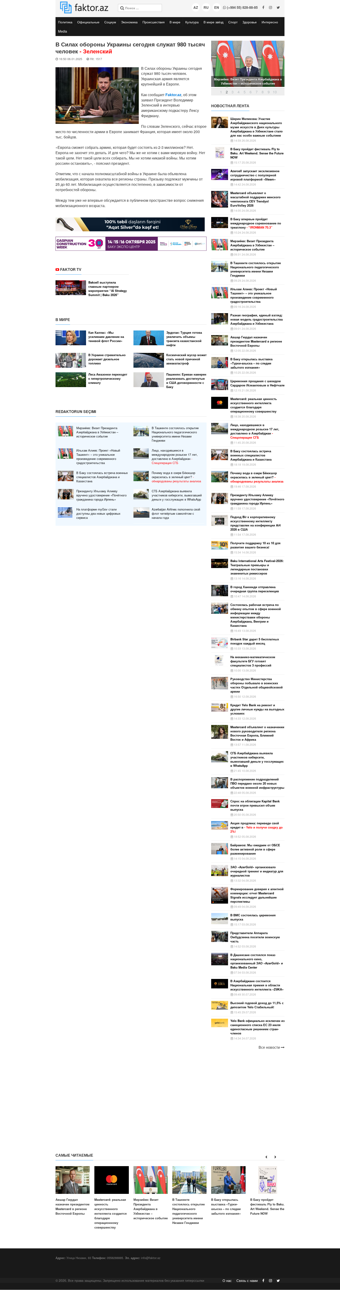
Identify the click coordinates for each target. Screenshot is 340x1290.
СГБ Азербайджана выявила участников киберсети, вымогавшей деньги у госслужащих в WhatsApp (177, 495)
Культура (192, 22)
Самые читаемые (74, 1155)
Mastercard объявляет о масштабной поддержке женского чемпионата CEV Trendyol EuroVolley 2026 (255, 199)
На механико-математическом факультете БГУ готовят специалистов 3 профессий (252, 661)
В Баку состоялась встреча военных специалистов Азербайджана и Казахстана (102, 477)
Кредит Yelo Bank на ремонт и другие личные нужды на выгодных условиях (257, 709)
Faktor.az (173, 94)
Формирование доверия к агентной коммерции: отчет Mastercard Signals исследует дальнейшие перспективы (257, 895)
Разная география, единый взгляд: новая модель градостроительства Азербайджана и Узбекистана (256, 319)
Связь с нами (247, 1280)
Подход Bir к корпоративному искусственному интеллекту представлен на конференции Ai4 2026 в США (255, 523)
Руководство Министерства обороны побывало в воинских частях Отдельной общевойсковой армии (256, 685)
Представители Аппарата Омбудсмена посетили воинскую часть (255, 937)
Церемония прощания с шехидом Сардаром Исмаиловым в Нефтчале (257, 383)
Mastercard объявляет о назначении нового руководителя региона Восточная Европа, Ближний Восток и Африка (257, 733)
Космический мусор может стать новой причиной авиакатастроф (186, 359)
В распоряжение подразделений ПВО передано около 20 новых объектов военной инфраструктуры (257, 783)
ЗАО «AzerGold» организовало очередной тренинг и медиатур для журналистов (256, 871)
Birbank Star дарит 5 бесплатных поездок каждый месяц (254, 641)
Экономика (129, 22)
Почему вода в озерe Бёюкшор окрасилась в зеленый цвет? (176, 477)
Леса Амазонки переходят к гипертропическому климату (107, 378)
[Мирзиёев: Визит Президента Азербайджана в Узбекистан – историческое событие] (150, 1193)
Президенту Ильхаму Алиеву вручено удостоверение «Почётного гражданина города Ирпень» (101, 495)
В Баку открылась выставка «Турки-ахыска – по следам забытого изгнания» (251, 363)
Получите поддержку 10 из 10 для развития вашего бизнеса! (255, 545)
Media (62, 31)
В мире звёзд (213, 22)
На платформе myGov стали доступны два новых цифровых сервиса (98, 513)
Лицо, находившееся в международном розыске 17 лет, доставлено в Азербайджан (175, 456)
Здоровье (249, 22)
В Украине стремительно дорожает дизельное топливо (107, 359)
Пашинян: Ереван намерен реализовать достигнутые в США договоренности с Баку (186, 380)
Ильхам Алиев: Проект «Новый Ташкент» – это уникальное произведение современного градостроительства (98, 456)
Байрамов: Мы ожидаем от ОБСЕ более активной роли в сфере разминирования (255, 849)
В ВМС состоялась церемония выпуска (253, 917)
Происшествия (153, 22)
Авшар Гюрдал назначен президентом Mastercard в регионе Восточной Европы (256, 341)
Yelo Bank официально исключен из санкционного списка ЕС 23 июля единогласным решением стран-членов (257, 1027)
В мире (175, 22)
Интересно (270, 22)
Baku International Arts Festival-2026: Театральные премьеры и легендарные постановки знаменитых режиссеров (257, 567)
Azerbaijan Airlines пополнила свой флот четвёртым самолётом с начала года (176, 513)
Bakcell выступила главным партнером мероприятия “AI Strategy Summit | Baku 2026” (107, 288)
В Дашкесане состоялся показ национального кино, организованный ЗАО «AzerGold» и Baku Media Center (256, 961)
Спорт (233, 22)
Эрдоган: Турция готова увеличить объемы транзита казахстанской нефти (184, 338)
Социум (110, 22)
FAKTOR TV (70, 269)
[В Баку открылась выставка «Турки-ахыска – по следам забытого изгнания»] (228, 1191)
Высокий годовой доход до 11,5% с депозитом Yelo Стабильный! (257, 1005)
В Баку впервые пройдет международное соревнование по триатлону (255, 223)
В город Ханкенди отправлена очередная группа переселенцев (254, 589)
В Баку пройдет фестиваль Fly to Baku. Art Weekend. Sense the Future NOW (257, 153)
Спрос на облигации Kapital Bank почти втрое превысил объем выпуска (255, 805)
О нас (227, 1280)
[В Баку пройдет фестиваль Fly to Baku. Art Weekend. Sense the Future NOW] (267, 1191)
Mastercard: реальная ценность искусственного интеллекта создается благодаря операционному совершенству (253, 405)
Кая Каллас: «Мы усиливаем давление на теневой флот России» (106, 336)
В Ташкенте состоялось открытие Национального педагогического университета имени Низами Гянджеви (175, 434)
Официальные (88, 22)
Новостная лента (230, 105)
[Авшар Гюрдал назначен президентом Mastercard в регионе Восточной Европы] (72, 1191)
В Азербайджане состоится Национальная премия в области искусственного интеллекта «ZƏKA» (257, 985)
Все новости (270, 1047)
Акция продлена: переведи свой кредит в (256, 827)
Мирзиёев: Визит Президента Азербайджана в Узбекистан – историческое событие (97, 432)
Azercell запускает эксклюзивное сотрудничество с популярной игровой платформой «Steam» (254, 175)
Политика (65, 22)
